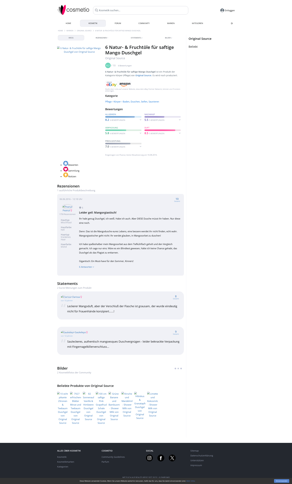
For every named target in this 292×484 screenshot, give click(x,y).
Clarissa (76, 296)
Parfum (105, 461)
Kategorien (197, 23)
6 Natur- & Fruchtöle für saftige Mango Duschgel (118, 30)
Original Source (84, 30)
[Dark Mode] (232, 23)
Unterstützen (197, 460)
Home (68, 23)
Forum (118, 23)
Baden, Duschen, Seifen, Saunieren (141, 101)
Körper (117, 101)
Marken (171, 23)
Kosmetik (93, 23)
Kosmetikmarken (65, 461)
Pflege (108, 101)
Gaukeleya (80, 332)
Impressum (196, 465)
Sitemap (194, 450)
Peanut (122, 155)
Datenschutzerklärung (201, 455)
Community (144, 23)
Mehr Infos (190, 481)
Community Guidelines (113, 456)
